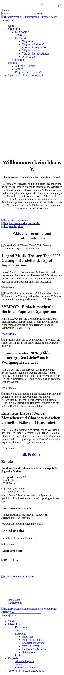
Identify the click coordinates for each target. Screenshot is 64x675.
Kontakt (5, 4)
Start (11, 25)
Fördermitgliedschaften (36, 53)
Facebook (30, 538)
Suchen (5, 10)
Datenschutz (15, 602)
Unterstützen (32, 4)
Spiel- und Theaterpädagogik (26, 75)
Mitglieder (28, 41)
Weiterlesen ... (9, 287)
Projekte (13, 62)
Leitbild (19, 59)
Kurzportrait (22, 32)
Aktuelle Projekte (25, 65)
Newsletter (18, 4)
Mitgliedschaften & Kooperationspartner (34, 46)
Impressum (14, 599)
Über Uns (14, 28)
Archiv (19, 69)
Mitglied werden (31, 50)
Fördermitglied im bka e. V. (29, 523)
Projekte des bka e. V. (28, 72)
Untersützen (29, 56)
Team (18, 35)
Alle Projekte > (32, 454)
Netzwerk (20, 38)
